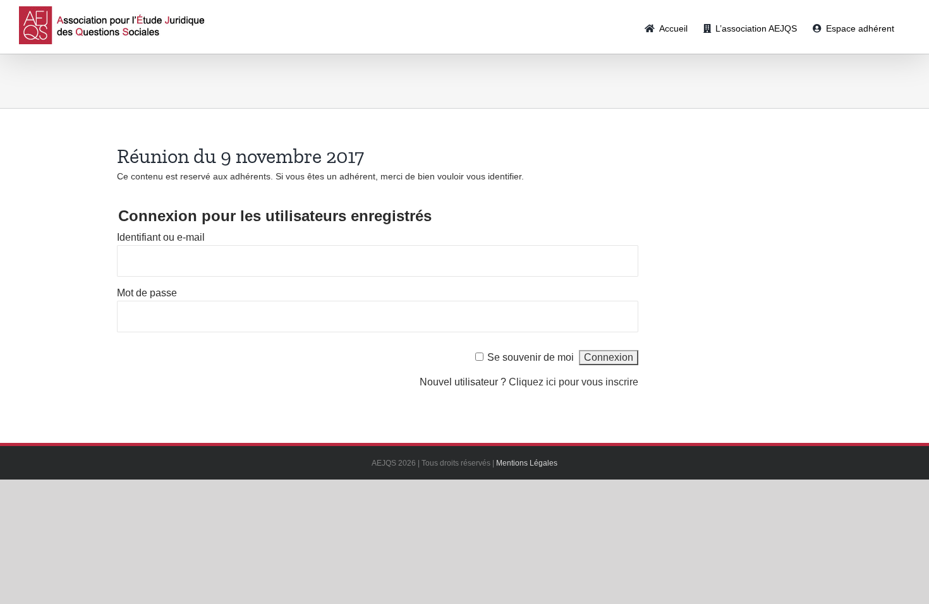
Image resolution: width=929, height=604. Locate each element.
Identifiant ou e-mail (161, 237)
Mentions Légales (526, 463)
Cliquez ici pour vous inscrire (573, 382)
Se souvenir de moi (530, 357)
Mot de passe (147, 292)
